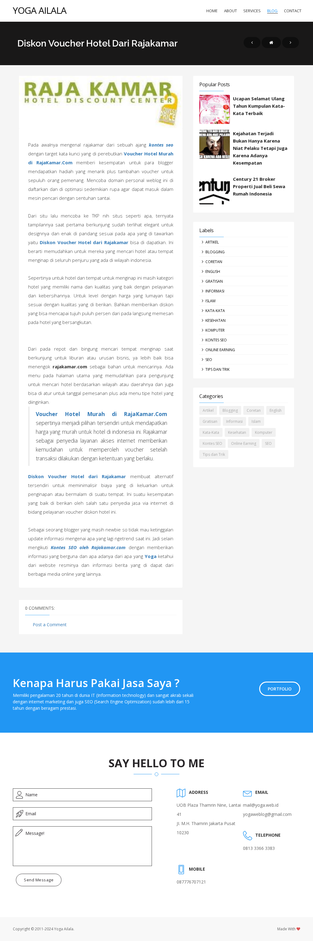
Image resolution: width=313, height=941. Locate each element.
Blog (272, 10)
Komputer (215, 330)
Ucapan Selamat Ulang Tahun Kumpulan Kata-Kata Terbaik (259, 105)
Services (252, 10)
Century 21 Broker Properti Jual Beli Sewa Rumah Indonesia (259, 186)
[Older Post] (290, 42)
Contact (292, 10)
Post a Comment (50, 624)
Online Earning (220, 349)
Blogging (215, 252)
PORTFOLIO (280, 689)
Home (212, 10)
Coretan (213, 261)
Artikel (212, 242)
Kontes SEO (216, 340)
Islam (210, 300)
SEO (208, 359)
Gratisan (214, 281)
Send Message (38, 880)
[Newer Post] (252, 42)
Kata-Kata (215, 310)
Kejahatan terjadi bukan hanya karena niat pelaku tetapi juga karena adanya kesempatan (260, 148)
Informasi (214, 291)
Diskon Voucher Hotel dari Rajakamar (84, 242)
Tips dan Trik (217, 369)
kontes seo (161, 145)
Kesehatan (215, 320)
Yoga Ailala (39, 10)
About (230, 10)
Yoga (150, 556)
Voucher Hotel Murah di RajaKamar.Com (101, 414)
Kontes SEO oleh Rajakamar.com (88, 547)
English (212, 271)
